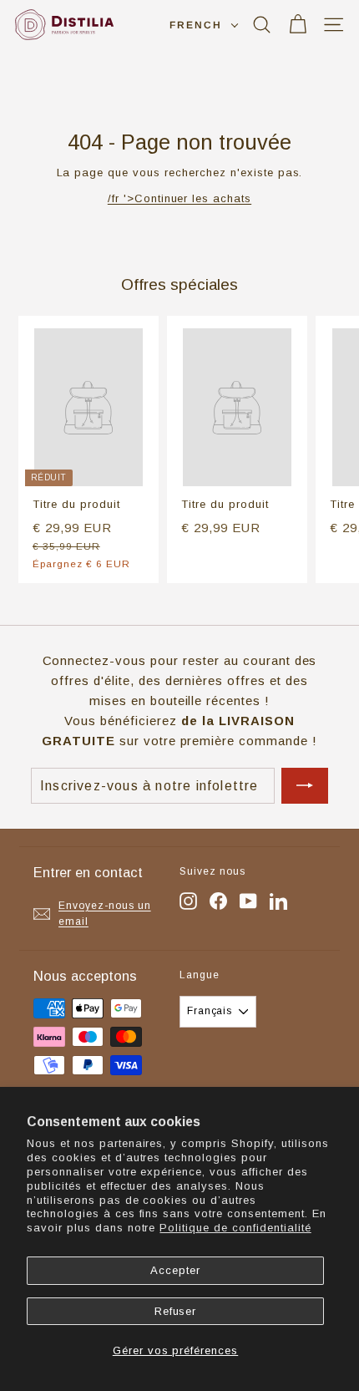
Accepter (175, 1270)
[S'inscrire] (304, 786)
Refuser (175, 1311)
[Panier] (297, 24)
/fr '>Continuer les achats (179, 198)
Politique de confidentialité (235, 1227)
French (195, 25)
